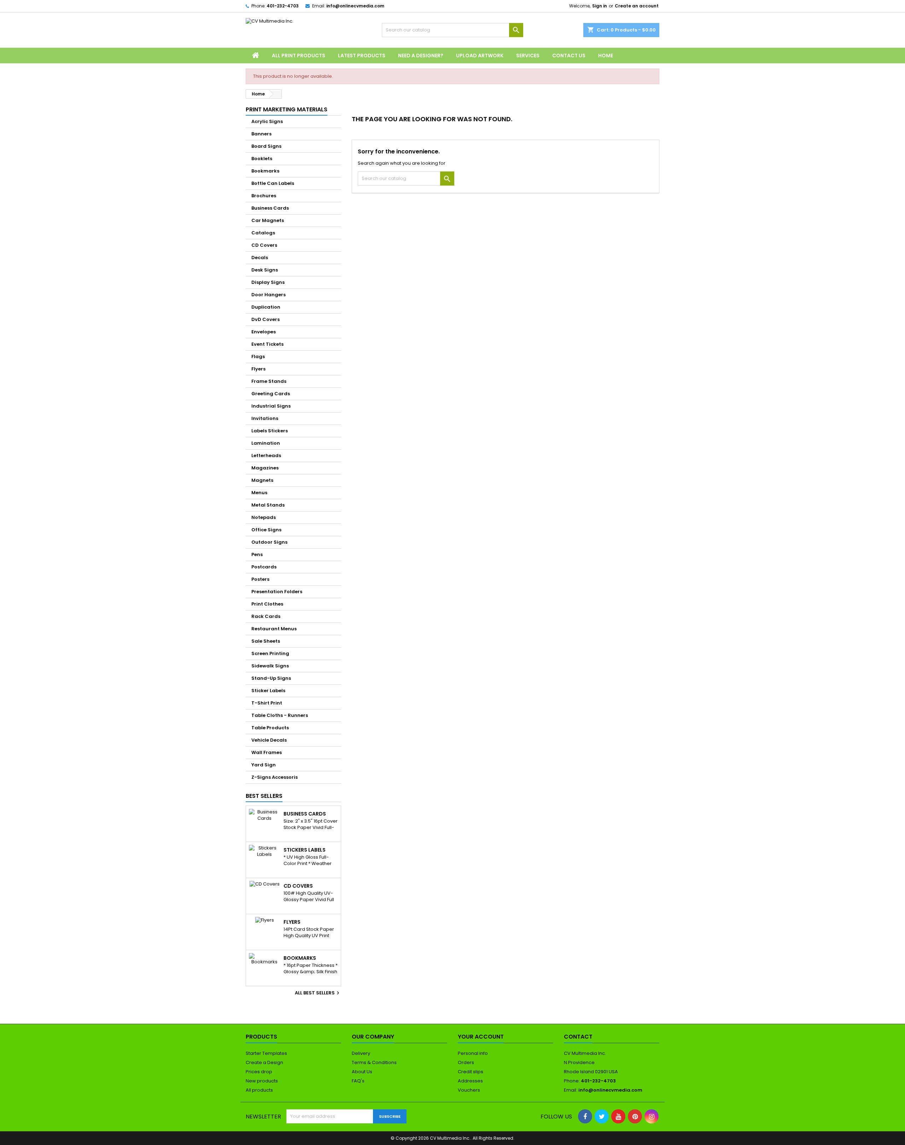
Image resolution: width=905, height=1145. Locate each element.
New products (262, 1080)
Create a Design (264, 1062)
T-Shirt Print (266, 703)
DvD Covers (265, 319)
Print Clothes (267, 604)
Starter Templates (266, 1053)
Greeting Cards (270, 393)
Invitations (264, 418)
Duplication (265, 307)
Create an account (637, 6)
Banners (261, 133)
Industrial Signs (271, 406)
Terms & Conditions (374, 1062)
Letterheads (266, 455)
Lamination (265, 443)
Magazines (265, 468)
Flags (258, 356)
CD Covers (264, 245)
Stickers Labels (305, 850)
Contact (578, 1037)
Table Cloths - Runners (279, 715)
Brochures (263, 195)
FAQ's (358, 1080)
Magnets (262, 480)
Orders (466, 1062)
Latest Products (361, 55)
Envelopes (263, 331)
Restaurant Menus (274, 628)
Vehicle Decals (269, 740)
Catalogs (263, 232)
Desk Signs (264, 270)
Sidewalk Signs (270, 665)
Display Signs (268, 282)
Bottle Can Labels (272, 183)
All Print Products (298, 55)
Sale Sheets (265, 641)
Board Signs (266, 146)
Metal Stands (268, 505)
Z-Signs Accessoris (274, 777)
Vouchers (469, 1090)
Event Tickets (267, 344)
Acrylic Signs (267, 121)
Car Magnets (267, 220)
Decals (259, 257)
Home (605, 55)
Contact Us (568, 55)
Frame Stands (268, 381)
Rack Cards (265, 616)
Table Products (270, 727)
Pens (257, 554)
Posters (260, 579)
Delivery (361, 1053)
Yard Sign (263, 764)
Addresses (470, 1080)
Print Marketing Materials (286, 109)
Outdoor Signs (269, 542)
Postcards (263, 566)
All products (259, 1090)
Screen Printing (270, 653)
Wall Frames (266, 752)
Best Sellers (264, 796)
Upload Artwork (479, 55)
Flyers (258, 369)
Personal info (473, 1053)
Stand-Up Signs (271, 678)
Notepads (263, 517)
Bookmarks (265, 171)
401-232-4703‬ (283, 6)
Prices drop (259, 1071)
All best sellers (318, 993)
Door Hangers (268, 294)
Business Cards (270, 208)
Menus (259, 492)
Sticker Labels (268, 690)
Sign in (599, 6)
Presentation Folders (276, 591)
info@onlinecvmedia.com (355, 6)
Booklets (261, 158)
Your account (481, 1037)
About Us (362, 1071)
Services (527, 55)
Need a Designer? (420, 55)
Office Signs (266, 529)
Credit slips (470, 1071)
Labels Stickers (269, 430)
